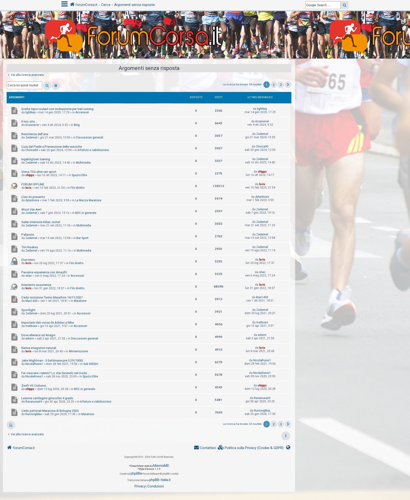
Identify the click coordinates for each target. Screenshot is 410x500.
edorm (29, 338)
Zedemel (31, 137)
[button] (288, 84)
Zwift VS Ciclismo (33, 385)
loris (28, 187)
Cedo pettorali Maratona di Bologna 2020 (50, 411)
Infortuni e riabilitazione (93, 150)
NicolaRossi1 (34, 364)
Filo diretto (77, 187)
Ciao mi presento (33, 197)
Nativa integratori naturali (38, 348)
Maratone (80, 301)
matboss (31, 326)
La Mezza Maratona (88, 200)
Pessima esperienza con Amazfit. (44, 272)
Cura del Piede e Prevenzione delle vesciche (51, 146)
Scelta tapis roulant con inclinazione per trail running (57, 109)
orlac (28, 275)
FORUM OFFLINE (32, 184)
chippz (29, 175)
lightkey (30, 112)
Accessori (82, 112)
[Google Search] (345, 5)
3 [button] (281, 85)
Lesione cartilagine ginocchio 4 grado (47, 398)
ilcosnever (32, 125)
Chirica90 (31, 150)
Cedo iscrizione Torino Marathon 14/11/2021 (52, 297)
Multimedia (83, 162)
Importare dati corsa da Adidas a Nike (47, 322)
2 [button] (274, 85)
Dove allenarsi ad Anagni (38, 335)
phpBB (135, 473)
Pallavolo (27, 234)
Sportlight (28, 310)
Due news (28, 259)
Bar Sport (82, 238)
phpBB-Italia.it (160, 480)
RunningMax (33, 414)
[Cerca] (47, 85)
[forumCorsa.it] (205, 25)
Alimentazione (78, 351)
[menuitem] (251, 448)
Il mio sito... (29, 121)
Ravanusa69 (33, 401)
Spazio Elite (79, 175)
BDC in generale (85, 213)
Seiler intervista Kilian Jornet (40, 222)
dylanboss (32, 200)
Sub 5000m (90, 364)
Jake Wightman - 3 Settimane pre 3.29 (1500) (52, 360)
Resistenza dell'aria (34, 134)
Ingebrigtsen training (35, 159)
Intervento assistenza (36, 285)
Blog (77, 125)
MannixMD (161, 465)
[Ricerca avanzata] (56, 85)
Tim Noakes (29, 247)
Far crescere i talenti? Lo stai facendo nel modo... (55, 373)
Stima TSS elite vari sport (38, 172)
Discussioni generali (89, 137)
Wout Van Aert (31, 209)
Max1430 (31, 301)
